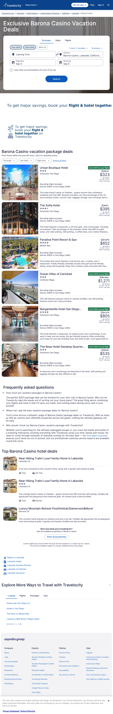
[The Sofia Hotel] (74, 218)
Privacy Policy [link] (64, 653)
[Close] (109, 701)
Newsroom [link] (8, 670)
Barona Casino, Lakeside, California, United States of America (83, 55)
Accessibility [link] (64, 670)
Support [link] (89, 653)
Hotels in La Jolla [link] (14, 624)
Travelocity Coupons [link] (40, 683)
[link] (56, 558)
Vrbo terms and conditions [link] (69, 666)
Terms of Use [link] (64, 661)
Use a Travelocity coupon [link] (96, 675)
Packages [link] (20, 13)
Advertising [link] (8, 683)
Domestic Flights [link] (38, 670)
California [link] (65, 13)
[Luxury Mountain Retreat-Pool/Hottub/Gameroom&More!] (56, 514)
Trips (92, 5)
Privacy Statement (11, 711)
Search (56, 79)
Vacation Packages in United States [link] (43, 665)
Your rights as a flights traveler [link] (97, 679)
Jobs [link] (6, 657)
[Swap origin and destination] (57, 54)
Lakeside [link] (75, 13)
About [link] (6, 653)
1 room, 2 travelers (77, 48)
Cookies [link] (62, 657)
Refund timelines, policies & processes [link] (96, 669)
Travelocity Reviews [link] (39, 679)
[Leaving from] (33, 54)
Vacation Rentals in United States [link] (42, 658)
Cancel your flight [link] (93, 664)
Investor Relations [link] (11, 675)
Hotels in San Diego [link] (15, 608)
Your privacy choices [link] (67, 675)
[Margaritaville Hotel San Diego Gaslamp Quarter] (74, 324)
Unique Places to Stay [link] (40, 688)
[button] (56, 585)
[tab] (46, 40)
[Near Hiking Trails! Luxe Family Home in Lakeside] (56, 465)
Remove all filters (59, 160)
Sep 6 (66, 63)
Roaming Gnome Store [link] (13, 679)
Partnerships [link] (9, 666)
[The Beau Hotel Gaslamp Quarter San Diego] (74, 360)
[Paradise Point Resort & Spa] (74, 252)
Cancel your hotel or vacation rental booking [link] (97, 658)
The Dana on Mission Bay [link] (18, 613)
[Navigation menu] (108, 5)
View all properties (56, 536)
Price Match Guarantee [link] (97, 435)
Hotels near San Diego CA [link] (18, 603)
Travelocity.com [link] (8, 13)
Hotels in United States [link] (40, 653)
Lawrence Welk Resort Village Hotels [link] (23, 619)
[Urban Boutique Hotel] (74, 182)
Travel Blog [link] (36, 692)
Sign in (101, 5)
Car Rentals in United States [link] (42, 675)
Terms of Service (27, 711)
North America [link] (32, 13)
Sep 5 (19, 63)
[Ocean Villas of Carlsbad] (74, 287)
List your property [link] (11, 661)
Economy (96, 48)
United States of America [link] (49, 13)
